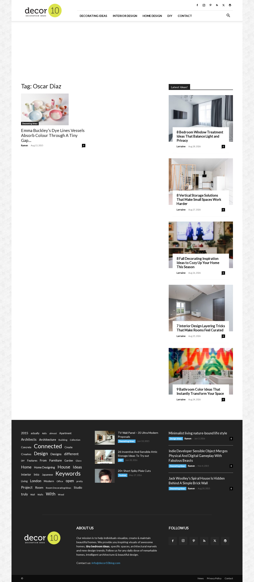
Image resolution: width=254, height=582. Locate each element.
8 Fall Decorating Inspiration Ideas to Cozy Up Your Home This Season (198, 262)
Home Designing (44, 467)
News (201, 578)
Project (27, 487)
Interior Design (125, 15)
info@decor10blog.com (106, 563)
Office (60, 481)
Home (26, 467)
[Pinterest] (210, 5)
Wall (32, 494)
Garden (68, 460)
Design (41, 453)
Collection (75, 440)
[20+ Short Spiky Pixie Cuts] (105, 476)
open (70, 481)
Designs (56, 454)
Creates (26, 454)
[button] (228, 16)
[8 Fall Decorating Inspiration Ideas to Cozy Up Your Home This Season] (201, 245)
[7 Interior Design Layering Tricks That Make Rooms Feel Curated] (201, 308)
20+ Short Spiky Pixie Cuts (134, 470)
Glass (79, 460)
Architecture (47, 439)
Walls (40, 494)
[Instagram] (204, 5)
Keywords (68, 473)
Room (39, 487)
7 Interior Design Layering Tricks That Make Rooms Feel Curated (201, 328)
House (64, 467)
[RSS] (217, 5)
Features (32, 460)
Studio (78, 487)
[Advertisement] (127, 50)
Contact (185, 15)
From (43, 460)
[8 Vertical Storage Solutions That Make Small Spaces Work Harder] (201, 181)
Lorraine (181, 146)
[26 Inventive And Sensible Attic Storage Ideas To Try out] (105, 457)
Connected (48, 446)
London (35, 481)
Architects (29, 440)
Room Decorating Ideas (58, 487)
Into (36, 474)
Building (63, 440)
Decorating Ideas (93, 15)
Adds (44, 433)
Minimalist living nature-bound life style (198, 433)
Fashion (122, 475)
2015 (24, 433)
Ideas (77, 467)
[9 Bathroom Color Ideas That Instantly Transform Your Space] (201, 371)
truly (24, 494)
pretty (79, 481)
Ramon (24, 145)
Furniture (55, 460)
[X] (223, 5)
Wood (61, 494)
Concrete (26, 447)
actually (35, 433)
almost (53, 433)
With (50, 494)
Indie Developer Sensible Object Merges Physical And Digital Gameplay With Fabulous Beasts (198, 456)
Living (24, 481)
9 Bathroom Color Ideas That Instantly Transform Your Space (200, 391)
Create (68, 447)
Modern (49, 481)
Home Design (152, 15)
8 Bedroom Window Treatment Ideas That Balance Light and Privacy (200, 136)
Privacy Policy (214, 578)
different (71, 454)
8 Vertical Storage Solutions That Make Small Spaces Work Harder (199, 199)
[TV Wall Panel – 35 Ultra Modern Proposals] (105, 438)
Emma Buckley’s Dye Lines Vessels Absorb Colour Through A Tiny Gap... (53, 135)
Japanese (47, 474)
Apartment (65, 433)
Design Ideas (176, 438)
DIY (169, 15)
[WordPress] (230, 5)
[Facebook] (197, 5)
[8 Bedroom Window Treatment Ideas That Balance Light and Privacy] (201, 118)
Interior (26, 474)
